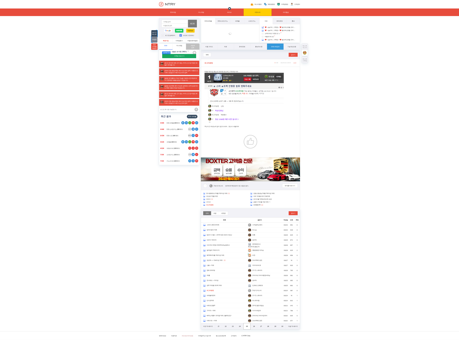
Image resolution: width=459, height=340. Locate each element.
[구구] (254, 270)
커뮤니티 (257, 12)
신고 (294, 63)
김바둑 (254, 240)
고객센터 (297, 4)
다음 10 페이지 (293, 326)
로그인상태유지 (170, 35)
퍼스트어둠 (256, 300)
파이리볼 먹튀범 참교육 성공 (262, 199)
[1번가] (216, 186)
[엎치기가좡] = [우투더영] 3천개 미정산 (219, 235)
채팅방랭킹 (271, 4)
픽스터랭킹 (258, 4)
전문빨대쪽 (257, 205)
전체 (207, 213)
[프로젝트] (255, 260)
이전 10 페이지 (208, 326)
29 (275, 326)
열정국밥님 (260, 305)
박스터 (221, 186)
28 (268, 326)
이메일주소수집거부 (204, 336)
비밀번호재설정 (193, 41)
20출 (208, 275)
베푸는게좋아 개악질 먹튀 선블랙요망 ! (219, 315)
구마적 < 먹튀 (211, 310)
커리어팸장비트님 (264, 275)
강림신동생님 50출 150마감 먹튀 (264, 193)
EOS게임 (173, 12)
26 (254, 326)
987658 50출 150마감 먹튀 (215, 255)
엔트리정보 (162, 336)
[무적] (254, 305)
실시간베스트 (154, 33)
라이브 (229, 12)
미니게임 (201, 12)
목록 (207, 55)
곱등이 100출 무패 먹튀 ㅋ (261, 202)
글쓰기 (293, 55)
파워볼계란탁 (211, 295)
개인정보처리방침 (187, 336)
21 (218, 326)
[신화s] (254, 285)
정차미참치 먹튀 (212, 230)
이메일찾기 (179, 41)
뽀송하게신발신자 (254, 246)
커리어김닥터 (263, 315)
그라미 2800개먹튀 (213, 225)
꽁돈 (260, 260)
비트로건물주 (211, 305)
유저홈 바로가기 (290, 186)
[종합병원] (255, 250)
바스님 (254, 230)
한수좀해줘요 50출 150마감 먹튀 (216, 193)
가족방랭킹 (284, 4)
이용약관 (174, 336)
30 (282, 326)
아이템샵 (286, 12)
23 (233, 326)
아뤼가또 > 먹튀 (212, 320)
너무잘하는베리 (257, 225)
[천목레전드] (256, 244)
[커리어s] (255, 275)
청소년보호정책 (221, 336)
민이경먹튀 (210, 300)
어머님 (261, 250)
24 (240, 326)
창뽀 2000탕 (211, 270)
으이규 (208, 202)
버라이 (208, 199)
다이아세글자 (256, 310)
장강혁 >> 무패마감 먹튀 (215, 260)
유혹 (253, 235)
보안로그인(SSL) (188, 35)
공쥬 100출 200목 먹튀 (214, 285)
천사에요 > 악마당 (212, 280)
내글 (214, 213)
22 (226, 326)
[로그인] (192, 23)
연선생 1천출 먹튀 (212, 196)
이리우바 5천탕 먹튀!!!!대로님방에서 (218, 245)
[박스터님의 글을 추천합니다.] (250, 142)
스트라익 (259, 270)
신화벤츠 (260, 285)
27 (261, 326)
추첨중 (154, 39)
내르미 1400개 (211, 240)
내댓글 (223, 213)
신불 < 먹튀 (210, 265)
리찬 (253, 255)
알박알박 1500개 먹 (213, 250)
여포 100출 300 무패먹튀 (261, 196)
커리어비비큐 (256, 265)
